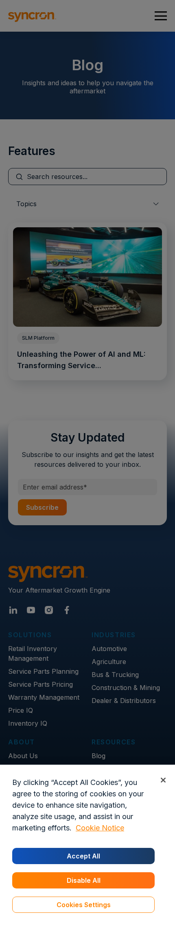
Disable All (84, 880)
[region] (87, 845)
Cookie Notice (100, 828)
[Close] (163, 780)
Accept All (83, 856)
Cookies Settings (84, 905)
